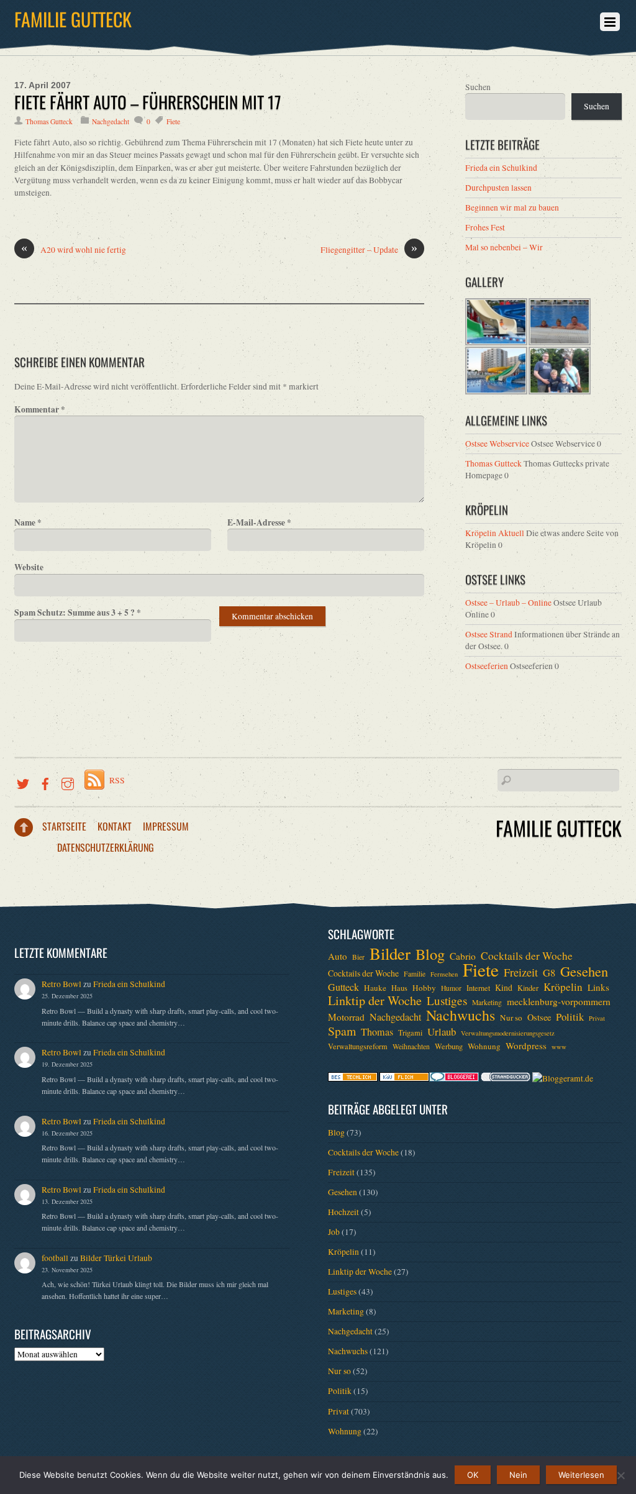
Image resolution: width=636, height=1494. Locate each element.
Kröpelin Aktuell (494, 533)
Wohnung (484, 1046)
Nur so (511, 1017)
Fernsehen (444, 974)
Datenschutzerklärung (105, 847)
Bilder (390, 953)
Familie (414, 973)
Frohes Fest (485, 227)
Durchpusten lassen (498, 187)
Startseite (64, 826)
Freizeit (521, 972)
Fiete (173, 121)
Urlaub (441, 1032)
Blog (430, 954)
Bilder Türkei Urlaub (116, 1258)
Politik (570, 1017)
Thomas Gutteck (49, 121)
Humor (451, 988)
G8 (549, 973)
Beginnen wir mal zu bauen (512, 207)
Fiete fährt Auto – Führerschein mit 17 (147, 101)
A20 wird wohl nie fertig (73, 249)
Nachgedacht (110, 121)
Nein (518, 1475)
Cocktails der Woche (527, 956)
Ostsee (539, 1017)
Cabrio (463, 956)
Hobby (424, 987)
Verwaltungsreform (358, 1046)
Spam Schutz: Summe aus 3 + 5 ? (77, 612)
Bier (358, 957)
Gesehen (584, 971)
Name (28, 522)
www (559, 1046)
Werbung (449, 1046)
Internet (478, 988)
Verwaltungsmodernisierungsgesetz (508, 1033)
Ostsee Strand (488, 634)
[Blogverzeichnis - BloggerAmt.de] (562, 1078)
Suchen (478, 87)
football (55, 1258)
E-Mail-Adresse (259, 522)
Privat (597, 1018)
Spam (342, 1031)
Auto (337, 956)
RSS (117, 780)
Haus (399, 988)
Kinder (527, 988)
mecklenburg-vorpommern (559, 1001)
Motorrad (346, 1017)
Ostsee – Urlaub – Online (508, 602)
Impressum (166, 826)
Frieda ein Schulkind (501, 167)
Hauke (375, 987)
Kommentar (39, 409)
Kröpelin (563, 987)
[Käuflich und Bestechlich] (353, 1078)
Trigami (410, 1032)
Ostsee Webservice (497, 443)
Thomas (377, 1032)
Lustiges (447, 1001)
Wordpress (526, 1045)
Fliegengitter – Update (368, 249)
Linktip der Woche (375, 1001)
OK (472, 1475)
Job (334, 1231)
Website (28, 567)
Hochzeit (343, 1212)
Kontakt (115, 826)
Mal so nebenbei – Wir (504, 247)
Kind (503, 987)
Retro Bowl (61, 984)
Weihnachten (411, 1046)
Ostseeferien (486, 666)
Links (598, 987)
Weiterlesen (581, 1475)
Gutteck (343, 987)
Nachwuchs (460, 1015)
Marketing (487, 1002)
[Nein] (620, 1475)
